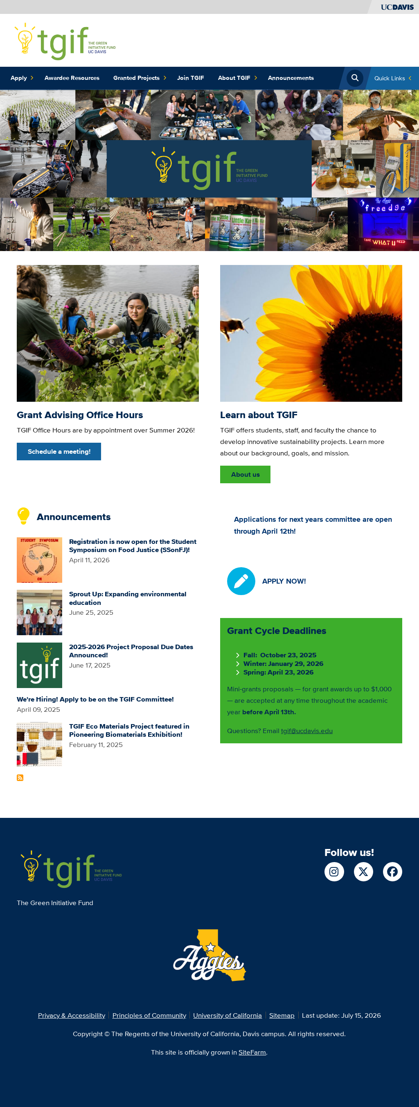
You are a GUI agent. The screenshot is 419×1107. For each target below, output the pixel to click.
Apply (19, 77)
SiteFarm (252, 1052)
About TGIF (234, 77)
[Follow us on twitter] (363, 871)
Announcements (291, 77)
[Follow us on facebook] (392, 871)
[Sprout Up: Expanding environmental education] (39, 612)
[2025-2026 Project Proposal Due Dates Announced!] (39, 664)
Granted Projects (136, 77)
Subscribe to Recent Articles (20, 777)
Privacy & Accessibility (71, 1015)
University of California (227, 1015)
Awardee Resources (72, 77)
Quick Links (389, 78)
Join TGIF (190, 77)
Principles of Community (149, 1015)
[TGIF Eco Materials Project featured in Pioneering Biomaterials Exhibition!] (39, 743)
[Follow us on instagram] (334, 871)
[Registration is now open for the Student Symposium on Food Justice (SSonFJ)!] (39, 559)
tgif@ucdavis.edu (307, 730)
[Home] (64, 39)
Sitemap (282, 1015)
